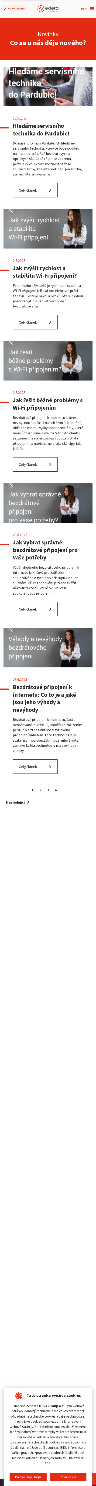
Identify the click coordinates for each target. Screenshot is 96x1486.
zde (47, 1463)
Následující (15, 802)
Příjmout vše (68, 1477)
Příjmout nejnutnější (28, 1477)
